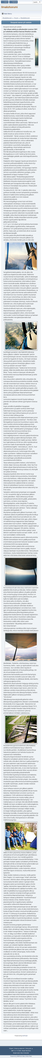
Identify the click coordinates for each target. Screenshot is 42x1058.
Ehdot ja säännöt (19, 1048)
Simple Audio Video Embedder (21, 1053)
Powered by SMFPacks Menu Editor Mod (21, 1056)
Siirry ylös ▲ (29, 1048)
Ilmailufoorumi (9, 7)
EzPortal (24, 1036)
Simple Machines (26, 1050)
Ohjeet (11, 1048)
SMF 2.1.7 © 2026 (16, 1050)
